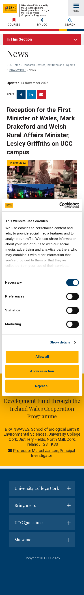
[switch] (72, 296)
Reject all (42, 386)
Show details (60, 342)
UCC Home (13, 65)
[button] (42, 22)
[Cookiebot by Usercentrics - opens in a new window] (60, 205)
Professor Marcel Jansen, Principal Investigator (44, 453)
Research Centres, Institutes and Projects (49, 65)
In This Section (19, 39)
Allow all (42, 356)
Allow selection (42, 371)
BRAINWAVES (17, 70)
